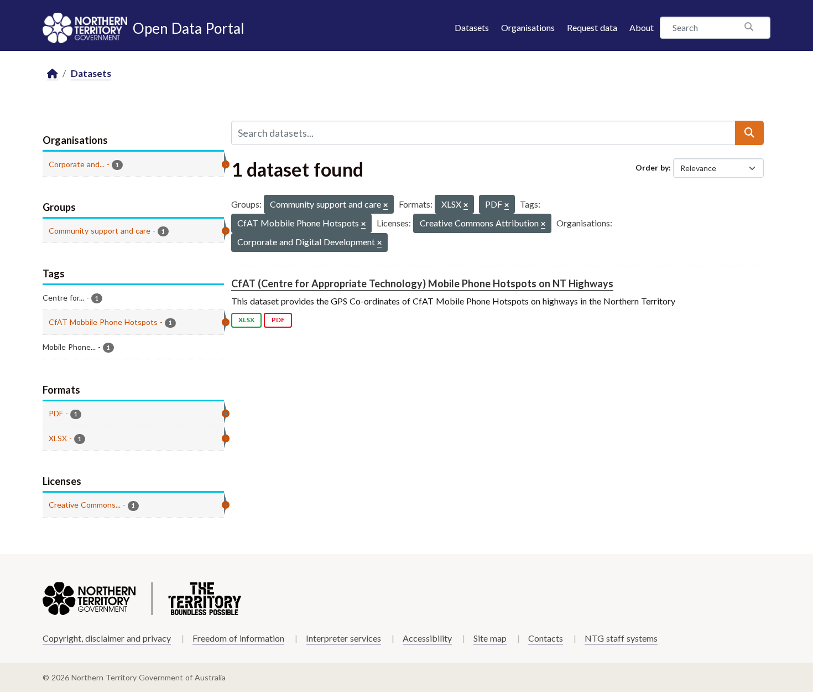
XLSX (246, 320)
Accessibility (427, 638)
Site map (490, 638)
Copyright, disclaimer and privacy (107, 638)
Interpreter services (343, 638)
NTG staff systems (621, 638)
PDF (278, 320)
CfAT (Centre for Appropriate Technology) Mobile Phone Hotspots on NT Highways (422, 283)
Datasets (472, 27)
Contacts (545, 638)
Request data (592, 27)
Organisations (528, 27)
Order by (652, 167)
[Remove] (385, 206)
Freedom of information (238, 638)
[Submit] (749, 133)
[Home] (52, 74)
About (641, 27)
